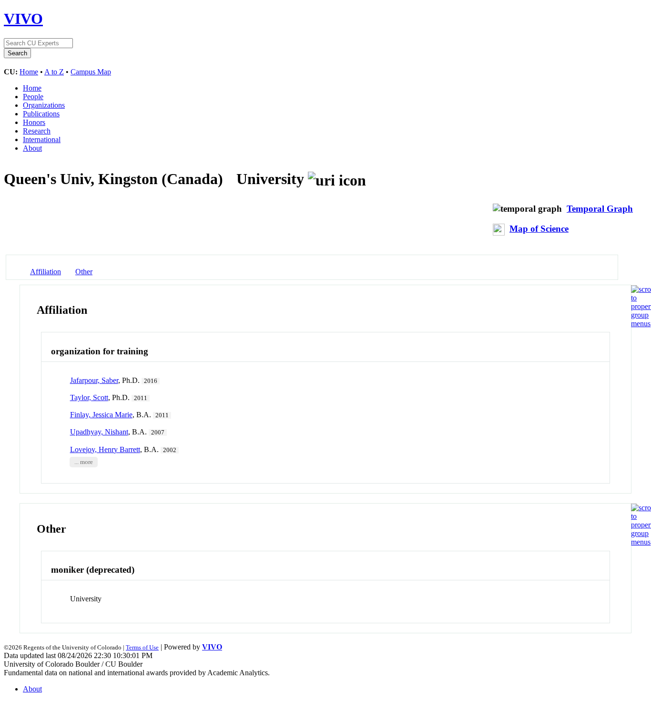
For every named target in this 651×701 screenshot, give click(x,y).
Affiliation (45, 272)
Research (37, 131)
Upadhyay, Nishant (99, 432)
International (42, 139)
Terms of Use (142, 647)
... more (83, 462)
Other (83, 272)
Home (29, 72)
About (32, 148)
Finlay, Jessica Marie (101, 415)
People (33, 97)
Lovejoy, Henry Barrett (105, 449)
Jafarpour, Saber (94, 380)
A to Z (54, 72)
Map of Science (539, 229)
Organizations (44, 105)
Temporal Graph (600, 209)
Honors (34, 122)
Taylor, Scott (89, 397)
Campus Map (91, 72)
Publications (41, 114)
